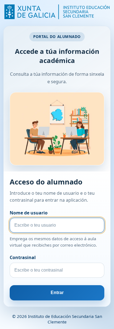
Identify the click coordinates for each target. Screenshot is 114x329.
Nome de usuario (29, 213)
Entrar (57, 292)
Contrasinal (23, 257)
